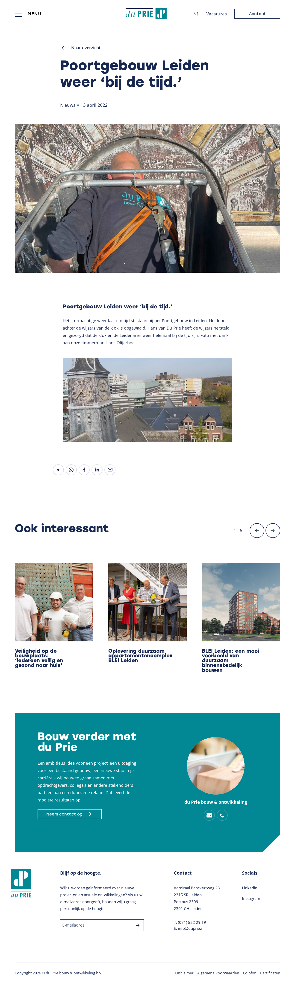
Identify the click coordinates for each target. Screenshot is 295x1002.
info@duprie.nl (191, 928)
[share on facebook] (84, 469)
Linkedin (249, 887)
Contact (257, 13)
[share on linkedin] (97, 469)
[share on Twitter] (58, 469)
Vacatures (216, 14)
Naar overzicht (85, 47)
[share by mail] (109, 469)
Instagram (251, 898)
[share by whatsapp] (71, 469)
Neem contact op (64, 814)
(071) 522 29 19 (192, 922)
